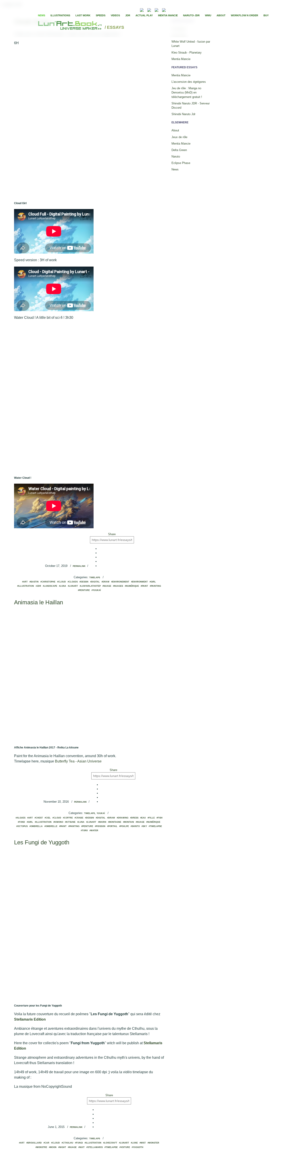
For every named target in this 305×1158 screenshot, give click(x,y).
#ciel (48, 818)
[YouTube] (171, 9)
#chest (39, 818)
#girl (153, 582)
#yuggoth (137, 1147)
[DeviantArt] (149, 9)
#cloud (61, 582)
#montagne (114, 822)
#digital (95, 582)
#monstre (41, 1147)
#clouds (73, 582)
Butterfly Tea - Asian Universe (78, 761)
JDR (127, 15)
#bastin (34, 582)
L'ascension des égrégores (188, 81)
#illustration (25, 586)
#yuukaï (96, 590)
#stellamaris (94, 1147)
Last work (82, 15)
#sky (144, 826)
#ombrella (36, 826)
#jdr (38, 586)
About (221, 15)
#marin (102, 822)
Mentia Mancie (168, 15)
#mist (143, 1143)
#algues (20, 818)
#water (94, 830)
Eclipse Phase (180, 163)
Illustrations (60, 15)
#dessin (83, 582)
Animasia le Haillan (38, 602)
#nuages (118, 586)
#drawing (122, 818)
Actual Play (144, 15)
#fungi (79, 1143)
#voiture (124, 1147)
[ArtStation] (156, 9)
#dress (134, 818)
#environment (139, 582)
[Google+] (183, 9)
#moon (52, 1147)
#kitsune (70, 822)
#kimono (58, 822)
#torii (84, 830)
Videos (115, 15)
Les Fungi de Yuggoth (41, 842)
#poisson (100, 826)
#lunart (73, 586)
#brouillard (34, 1143)
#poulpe (124, 826)
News (41, 15)
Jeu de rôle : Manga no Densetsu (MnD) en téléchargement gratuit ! (186, 92)
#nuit (81, 1147)
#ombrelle (50, 826)
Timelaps (94, 577)
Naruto (175, 156)
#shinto (135, 826)
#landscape (50, 586)
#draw (105, 582)
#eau (143, 818)
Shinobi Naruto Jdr (183, 114)
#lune (134, 1143)
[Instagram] (163, 9)
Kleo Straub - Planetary (186, 52)
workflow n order (244, 15)
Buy (266, 15)
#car (46, 1143)
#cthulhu (67, 1143)
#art (25, 582)
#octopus (22, 826)
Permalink (79, 566)
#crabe (79, 818)
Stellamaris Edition (30, 1019)
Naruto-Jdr (191, 15)
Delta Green (179, 150)
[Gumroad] (141, 9)
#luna (62, 586)
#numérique (132, 586)
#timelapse (155, 826)
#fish (160, 818)
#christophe (47, 582)
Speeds (100, 15)
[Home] (70, 27)
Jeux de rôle (179, 137)
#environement (120, 582)
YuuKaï (101, 813)
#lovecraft (110, 1143)
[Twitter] (179, 9)
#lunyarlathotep (90, 586)
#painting (155, 586)
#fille (151, 818)
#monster (153, 1143)
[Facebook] (175, 9)
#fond (21, 822)
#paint (144, 586)
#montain (128, 822)
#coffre (68, 818)
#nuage (106, 586)
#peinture (84, 590)
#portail (112, 826)
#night (62, 1147)
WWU (208, 15)
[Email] (129, 9)
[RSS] (135, 9)
